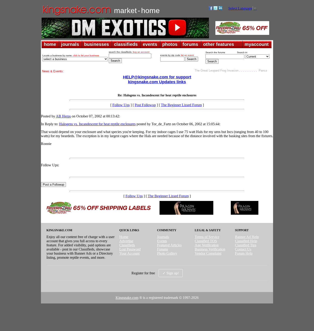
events (150, 44)
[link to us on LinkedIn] (220, 9)
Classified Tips (245, 245)
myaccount (257, 44)
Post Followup (145, 105)
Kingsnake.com (127, 298)
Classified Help (246, 241)
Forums (162, 249)
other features (218, 44)
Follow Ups (121, 105)
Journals (163, 237)
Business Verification (210, 249)
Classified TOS (206, 241)
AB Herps (63, 116)
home (50, 44)
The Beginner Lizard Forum (181, 105)
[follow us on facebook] (211, 9)
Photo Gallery (167, 253)
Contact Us (243, 249)
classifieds (126, 44)
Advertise (126, 241)
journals (70, 44)
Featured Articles (169, 245)
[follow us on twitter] (215, 9)
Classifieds (127, 245)
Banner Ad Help (247, 237)
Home (123, 237)
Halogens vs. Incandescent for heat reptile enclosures (97, 124)
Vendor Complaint (208, 253)
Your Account (129, 253)
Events (162, 241)
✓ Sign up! (171, 273)
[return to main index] (76, 15)
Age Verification (207, 245)
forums (190, 44)
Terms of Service (207, 237)
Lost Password (130, 249)
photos (169, 44)
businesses (96, 44)
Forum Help (244, 253)
